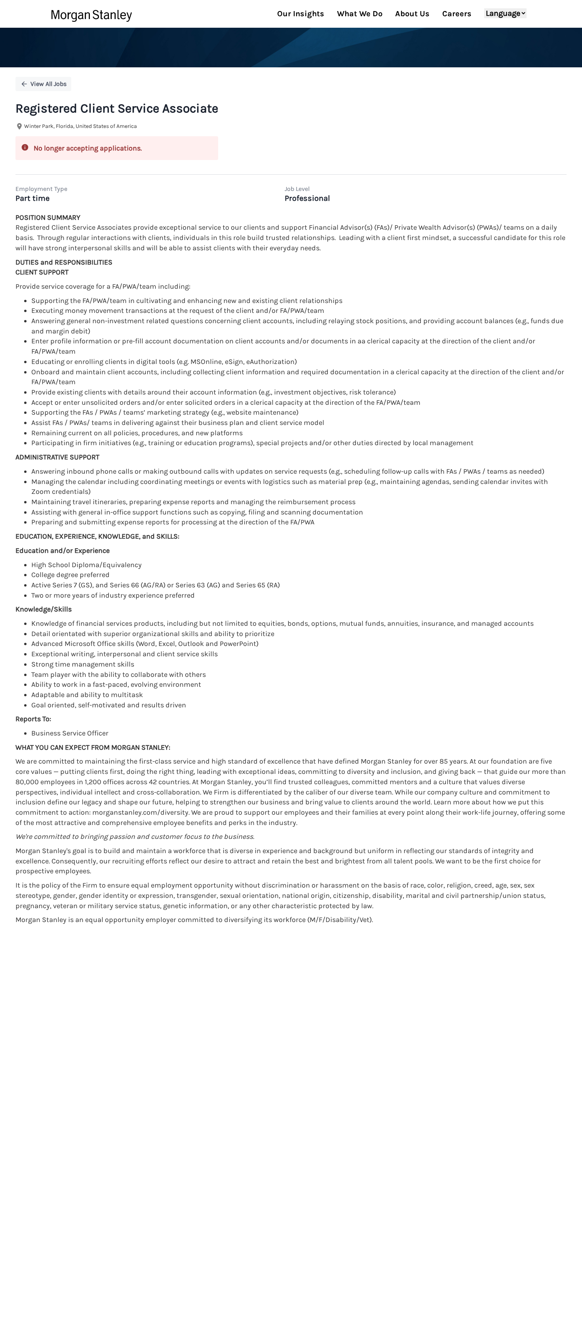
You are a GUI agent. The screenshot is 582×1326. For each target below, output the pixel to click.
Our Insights (300, 13)
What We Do (359, 13)
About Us (412, 13)
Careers (457, 13)
